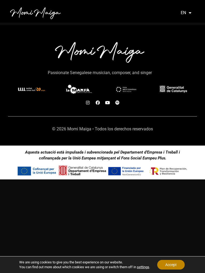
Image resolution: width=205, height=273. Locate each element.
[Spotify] (117, 102)
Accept (171, 265)
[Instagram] (88, 102)
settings (143, 267)
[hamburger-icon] (169, 13)
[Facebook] (97, 102)
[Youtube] (107, 102)
